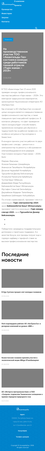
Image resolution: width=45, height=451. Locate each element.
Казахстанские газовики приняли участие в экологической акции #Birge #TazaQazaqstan (20, 359)
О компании (19, 1)
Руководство (7, 9)
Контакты (6, 22)
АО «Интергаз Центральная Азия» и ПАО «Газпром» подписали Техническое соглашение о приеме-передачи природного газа (22, 394)
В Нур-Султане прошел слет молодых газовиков (21, 292)
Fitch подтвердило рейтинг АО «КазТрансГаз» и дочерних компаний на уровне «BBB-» (21, 325)
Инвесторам (7, 13)
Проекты (17, 5)
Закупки (5, 18)
